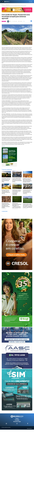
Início (3, 4)
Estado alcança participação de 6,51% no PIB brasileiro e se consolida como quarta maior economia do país (16, 205)
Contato (17, 420)
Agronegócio (7, 4)
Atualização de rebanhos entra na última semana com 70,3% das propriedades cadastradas (16, 192)
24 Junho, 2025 (15, 21)
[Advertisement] (17, 436)
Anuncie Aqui (17, 421)
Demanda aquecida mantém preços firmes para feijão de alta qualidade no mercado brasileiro (6, 205)
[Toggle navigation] (3, 1)
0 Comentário (20, 21)
